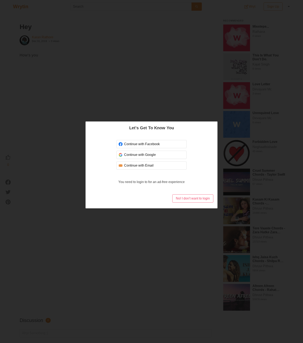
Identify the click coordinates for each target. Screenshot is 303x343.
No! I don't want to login (193, 198)
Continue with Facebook (142, 144)
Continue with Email (139, 165)
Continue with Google (140, 154)
